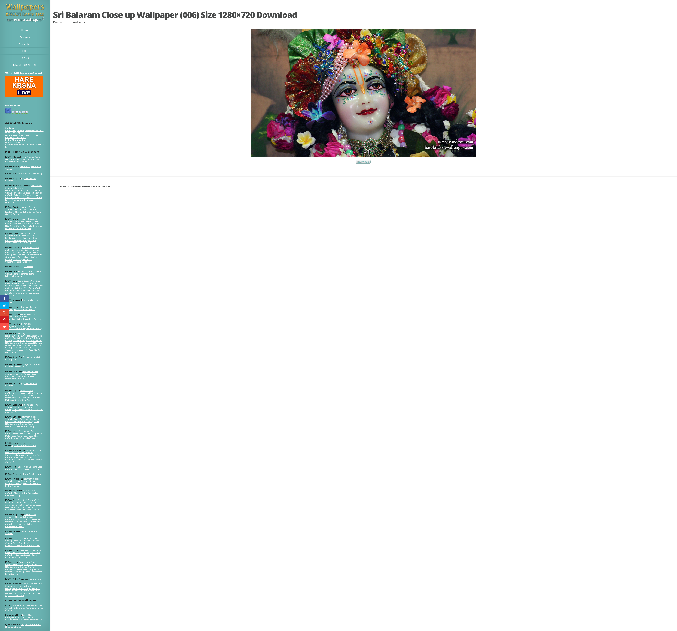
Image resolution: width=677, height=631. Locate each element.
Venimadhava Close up (17, 161)
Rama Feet (30, 193)
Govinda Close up (21, 209)
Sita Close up (31, 340)
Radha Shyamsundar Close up (29, 328)
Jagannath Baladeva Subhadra (21, 384)
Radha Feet (30, 450)
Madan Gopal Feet (15, 433)
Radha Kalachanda (20, 274)
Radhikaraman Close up (18, 519)
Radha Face (21, 338)
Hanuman (13, 190)
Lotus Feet (16, 137)
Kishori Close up (15, 238)
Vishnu (17, 145)
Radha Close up (27, 157)
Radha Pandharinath (32, 474)
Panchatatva (19, 366)
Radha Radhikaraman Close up (18, 525)
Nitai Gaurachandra (29, 255)
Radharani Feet (24, 228)
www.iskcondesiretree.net (92, 186)
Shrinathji (16, 140)
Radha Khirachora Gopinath (19, 555)
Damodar (20, 130)
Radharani (30, 145)
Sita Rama (29, 350)
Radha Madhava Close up (24, 309)
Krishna (28, 135)
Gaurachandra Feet (16, 250)
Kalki (16, 135)
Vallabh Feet (13, 412)
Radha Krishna (29, 483)
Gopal (26, 250)
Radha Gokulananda (16, 608)
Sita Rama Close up (25, 197)
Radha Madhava (28, 493)
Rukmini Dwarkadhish (17, 376)
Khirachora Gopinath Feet (18, 552)
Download (363, 161)
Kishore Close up (21, 235)
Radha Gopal (25, 166)
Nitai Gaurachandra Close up (23, 256)
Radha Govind (14, 469)
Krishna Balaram (16, 521)
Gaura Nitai (28, 266)
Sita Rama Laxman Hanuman (20, 201)
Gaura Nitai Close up (27, 288)
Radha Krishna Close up (20, 226)
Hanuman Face (24, 336)
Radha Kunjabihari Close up (27, 509)
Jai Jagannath (13, 134)
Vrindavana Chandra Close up (20, 460)
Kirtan (21, 135)
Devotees (28, 130)
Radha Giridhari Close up (23, 426)
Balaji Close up (29, 500)
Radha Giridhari (35, 579)
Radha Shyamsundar (28, 593)
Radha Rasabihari (20, 345)
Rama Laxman (19, 350)
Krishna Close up (21, 481)
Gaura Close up (23, 173)
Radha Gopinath (12, 143)
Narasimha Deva (26, 393)
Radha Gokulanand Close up (20, 195)
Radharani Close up (21, 262)
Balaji (20, 500)
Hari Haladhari (31, 624)
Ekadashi (36, 130)
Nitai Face (12, 338)
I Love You (15, 133)
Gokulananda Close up (22, 605)
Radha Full (30, 338)
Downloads (76, 22)
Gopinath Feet (30, 252)
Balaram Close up (29, 583)
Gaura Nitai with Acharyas (19, 240)
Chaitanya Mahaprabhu (10, 129)
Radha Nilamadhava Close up (29, 319)
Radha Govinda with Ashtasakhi (26, 545)
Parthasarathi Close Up (17, 283)
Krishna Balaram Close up (22, 569)
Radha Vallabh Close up (22, 409)
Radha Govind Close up (30, 469)
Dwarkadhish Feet (15, 374)
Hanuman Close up (26, 190)
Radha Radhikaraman (17, 524)
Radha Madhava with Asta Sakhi (22, 399)
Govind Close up (24, 467)
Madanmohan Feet (15, 564)
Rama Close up (19, 193)
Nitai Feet (17, 255)
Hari (22, 624)
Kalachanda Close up (26, 271)
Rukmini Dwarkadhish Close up (20, 377)
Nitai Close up (36, 173)
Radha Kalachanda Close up (19, 275)
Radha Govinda (29, 212)
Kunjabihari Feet (15, 505)
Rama (12, 142)
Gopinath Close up (16, 252)
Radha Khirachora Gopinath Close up (21, 556)
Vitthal (23, 145)
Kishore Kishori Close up (21, 243)
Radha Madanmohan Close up (22, 570)
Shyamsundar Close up (17, 326)
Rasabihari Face (19, 340)
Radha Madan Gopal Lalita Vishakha (23, 438)
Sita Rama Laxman (16, 293)
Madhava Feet (13, 393)
